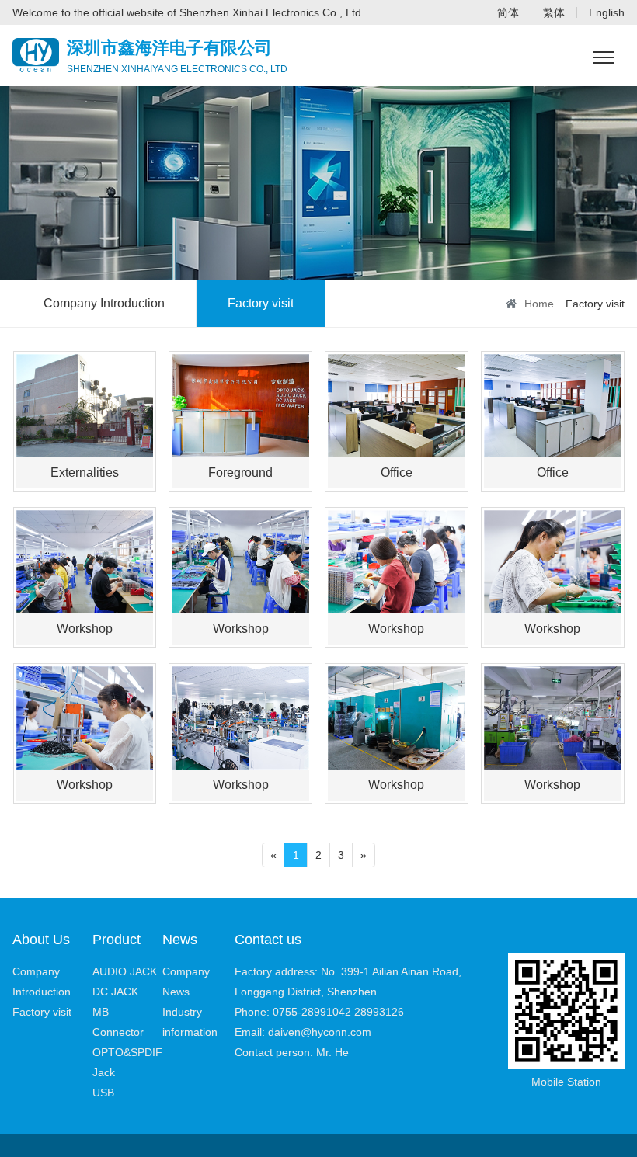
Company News (186, 981)
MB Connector (118, 1022)
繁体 (554, 12)
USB (103, 1092)
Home (539, 303)
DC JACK (115, 991)
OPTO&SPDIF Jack (127, 1062)
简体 (508, 12)
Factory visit (261, 303)
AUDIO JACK (124, 971)
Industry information (190, 1022)
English (607, 12)
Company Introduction (104, 303)
